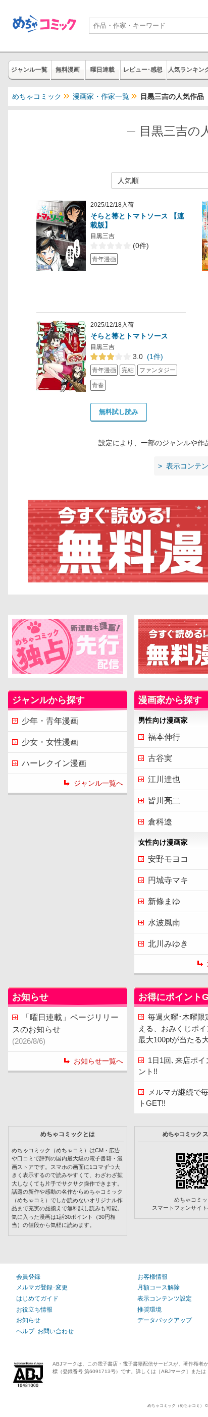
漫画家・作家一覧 (101, 96)
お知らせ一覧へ (98, 1061)
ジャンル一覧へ (98, 783)
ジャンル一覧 (29, 69)
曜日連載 (102, 69)
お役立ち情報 (34, 1309)
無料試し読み (118, 412)
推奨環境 (149, 1309)
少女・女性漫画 (50, 742)
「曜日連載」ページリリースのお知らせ (65, 1029)
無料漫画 (68, 69)
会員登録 (28, 1276)
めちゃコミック (37, 96)
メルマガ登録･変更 (42, 1287)
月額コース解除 (158, 1287)
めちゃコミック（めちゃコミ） (175, 1405)
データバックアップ (164, 1320)
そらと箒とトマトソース (129, 336)
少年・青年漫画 (50, 721)
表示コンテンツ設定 (164, 1298)
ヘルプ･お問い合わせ (45, 1331)
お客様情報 (152, 1276)
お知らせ (28, 1320)
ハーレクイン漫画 (54, 763)
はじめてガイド (37, 1298)
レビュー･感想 (143, 69)
